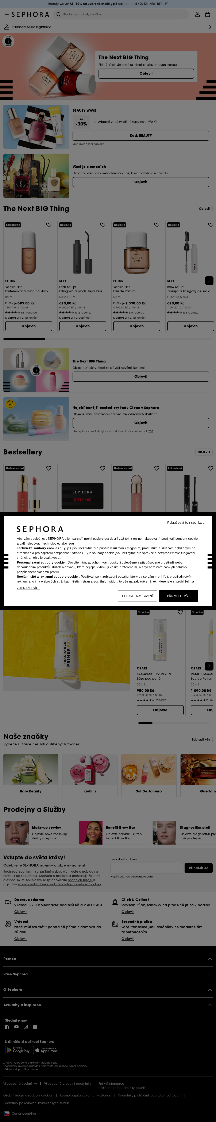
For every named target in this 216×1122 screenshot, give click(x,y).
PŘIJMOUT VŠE (178, 596)
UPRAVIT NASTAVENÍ (137, 596)
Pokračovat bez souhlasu (185, 522)
